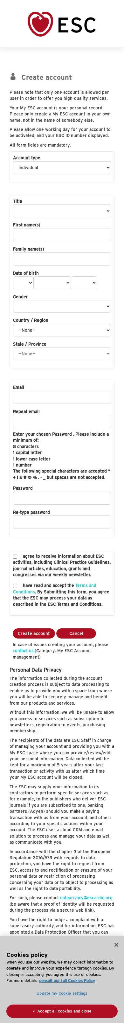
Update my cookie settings (62, 993)
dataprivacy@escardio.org (86, 897)
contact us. (24, 650)
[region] (62, 979)
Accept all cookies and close (64, 1011)
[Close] (116, 945)
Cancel (76, 633)
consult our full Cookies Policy (67, 980)
